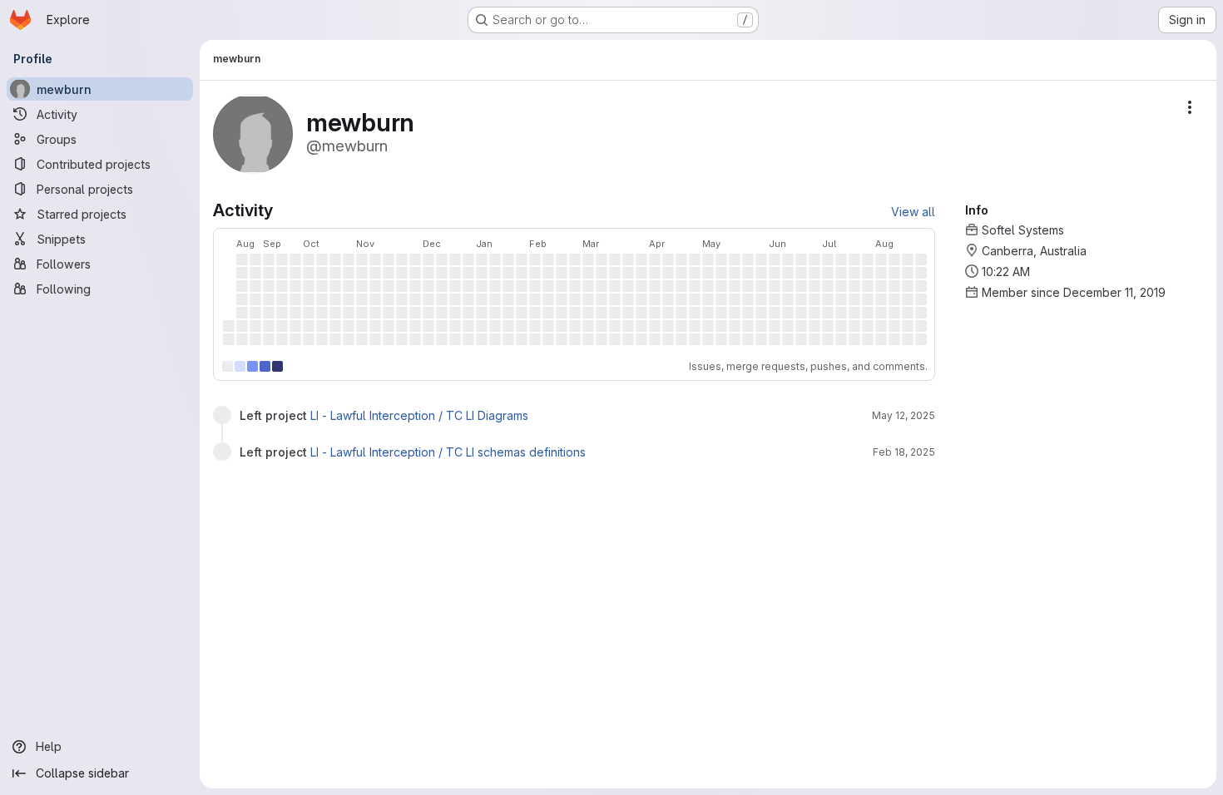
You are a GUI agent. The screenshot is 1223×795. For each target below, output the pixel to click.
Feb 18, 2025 (904, 452)
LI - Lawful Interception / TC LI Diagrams (419, 415)
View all (913, 212)
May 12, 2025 (903, 415)
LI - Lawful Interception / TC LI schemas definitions (448, 452)
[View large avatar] (253, 133)
